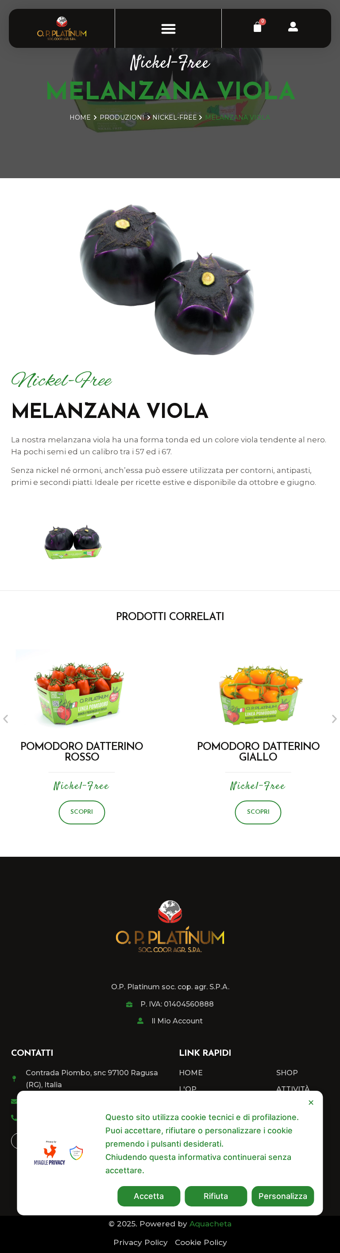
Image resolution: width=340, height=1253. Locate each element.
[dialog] (170, 1153)
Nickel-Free (170, 63)
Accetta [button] (149, 1196)
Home (80, 117)
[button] (168, 28)
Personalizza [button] (283, 1196)
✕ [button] (311, 1102)
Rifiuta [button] (216, 1196)
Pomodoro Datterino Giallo (258, 752)
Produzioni (122, 117)
